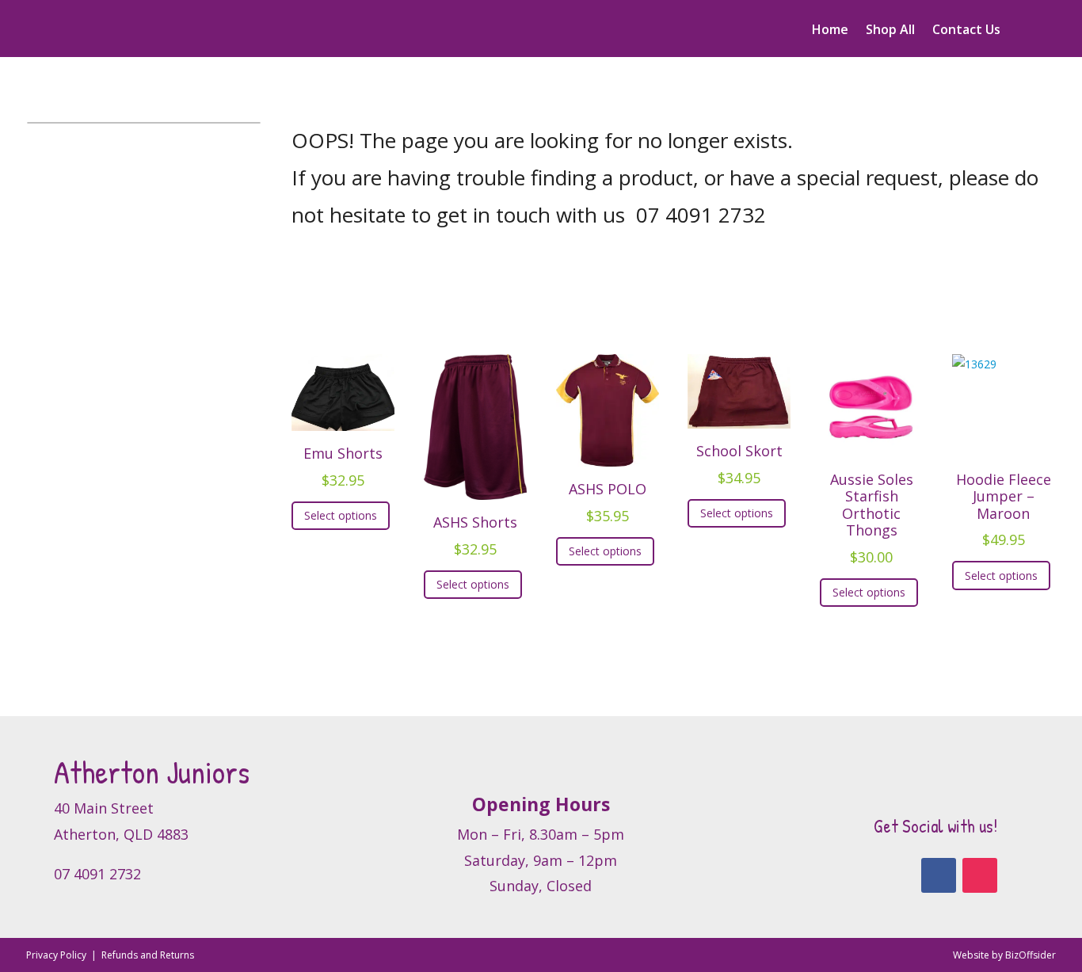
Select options (340, 515)
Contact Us (966, 31)
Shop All (890, 31)
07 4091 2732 (701, 214)
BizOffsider (1030, 955)
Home (830, 31)
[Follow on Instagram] (979, 875)
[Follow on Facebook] (938, 875)
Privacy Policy (57, 955)
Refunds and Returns (147, 955)
